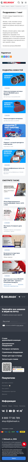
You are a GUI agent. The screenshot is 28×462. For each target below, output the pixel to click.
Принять (14, 458)
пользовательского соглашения (11, 445)
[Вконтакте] (3, 411)
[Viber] (6, 57)
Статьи (16, 406)
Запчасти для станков (10, 359)
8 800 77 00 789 (11, 418)
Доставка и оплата (7, 383)
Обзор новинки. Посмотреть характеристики (11, 285)
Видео (10, 406)
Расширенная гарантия (9, 391)
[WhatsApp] (2, 57)
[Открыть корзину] (22, 2)
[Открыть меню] (25, 2)
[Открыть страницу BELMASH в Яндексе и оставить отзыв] (7, 367)
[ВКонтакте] (4, 57)
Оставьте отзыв (17, 367)
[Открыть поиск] (18, 2)
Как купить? (5, 388)
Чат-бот (23, 297)
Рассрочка (5, 385)
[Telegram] (9, 57)
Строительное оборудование (12, 352)
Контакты (22, 406)
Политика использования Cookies (9, 454)
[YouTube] (10, 411)
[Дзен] (14, 411)
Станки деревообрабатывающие (11, 339)
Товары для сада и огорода (12, 356)
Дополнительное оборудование (8, 344)
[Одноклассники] (11, 57)
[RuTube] (21, 411)
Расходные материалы (10, 349)
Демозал (4, 394)
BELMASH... (21, 284)
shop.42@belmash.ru (10, 421)
